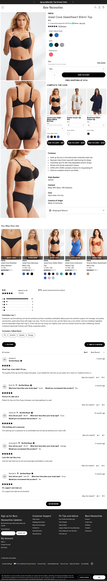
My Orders (4, 547)
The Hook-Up (63, 534)
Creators (87, 528)
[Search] (95, 7)
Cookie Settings (84, 577)
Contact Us (35, 528)
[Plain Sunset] (51, 56)
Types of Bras (63, 525)
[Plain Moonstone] (51, 46)
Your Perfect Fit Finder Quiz (67, 519)
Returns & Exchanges (38, 525)
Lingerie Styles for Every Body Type (69, 528)
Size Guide (101, 63)
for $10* (54, 2)
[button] (2, 7)
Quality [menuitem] (21, 335)
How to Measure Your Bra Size (68, 531)
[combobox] (77, 69)
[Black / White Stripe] (62, 46)
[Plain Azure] (56, 37)
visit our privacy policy (60, 579)
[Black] (56, 46)
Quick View (11, 258)
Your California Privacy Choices (26, 564)
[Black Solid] (51, 37)
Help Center (36, 519)
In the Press (88, 522)
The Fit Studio (63, 522)
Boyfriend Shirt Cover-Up (93, 118)
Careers (87, 519)
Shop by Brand (36, 534)
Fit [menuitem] (5, 335)
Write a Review (97, 345)
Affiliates (87, 525)
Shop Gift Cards (37, 531)
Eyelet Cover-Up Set (74, 118)
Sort (86, 352)
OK (99, 577)
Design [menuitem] (30, 335)
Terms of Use (64, 564)
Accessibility (85, 564)
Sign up (21, 533)
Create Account (5, 544)
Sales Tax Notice (74, 564)
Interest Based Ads (53, 564)
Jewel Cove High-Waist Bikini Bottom (54, 119)
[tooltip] (15, 315)
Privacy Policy (42, 564)
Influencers (88, 531)
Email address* (5, 529)
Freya (51, 13)
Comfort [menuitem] (12, 335)
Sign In (3, 542)
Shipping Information (38, 522)
